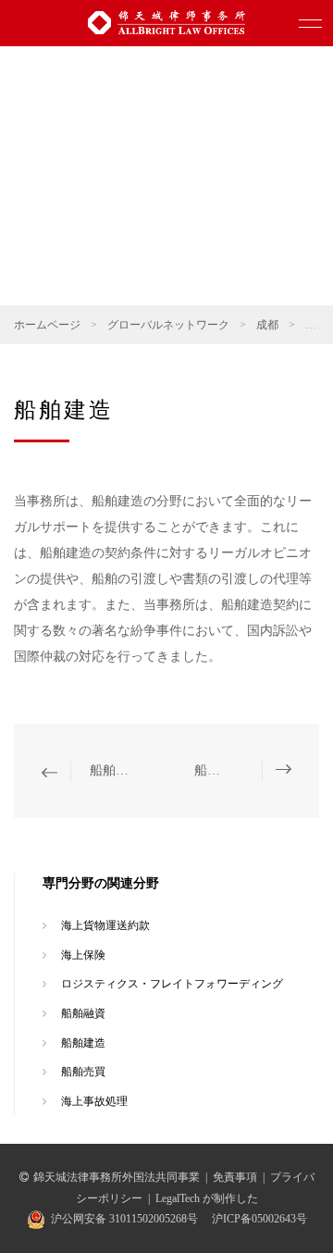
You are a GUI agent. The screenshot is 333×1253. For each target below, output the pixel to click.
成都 (267, 324)
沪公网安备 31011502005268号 (124, 1218)
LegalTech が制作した (206, 1198)
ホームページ (47, 324)
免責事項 (235, 1177)
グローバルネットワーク (168, 324)
